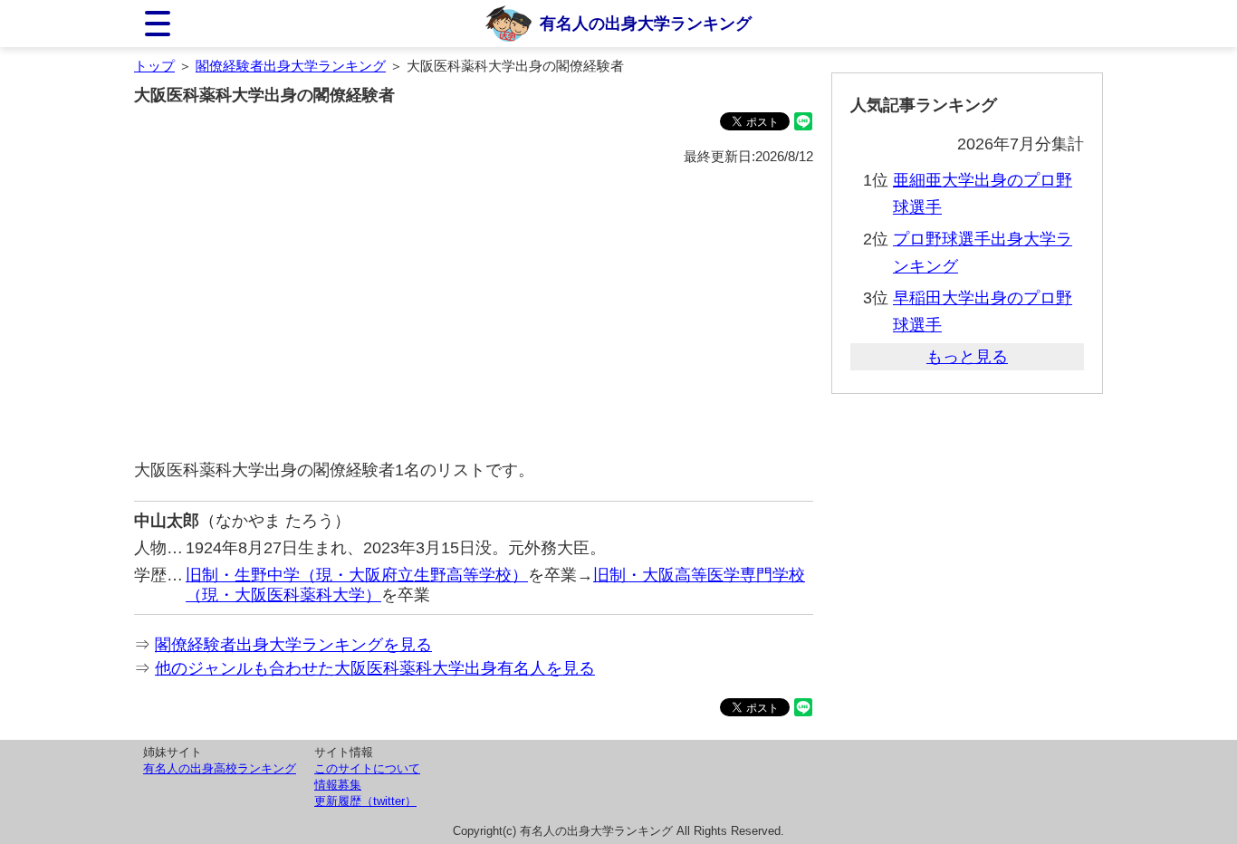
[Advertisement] (473, 313)
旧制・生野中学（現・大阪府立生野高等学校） (357, 575)
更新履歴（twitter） (365, 801)
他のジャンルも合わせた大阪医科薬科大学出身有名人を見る (375, 668)
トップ (154, 65)
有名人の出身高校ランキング (219, 768)
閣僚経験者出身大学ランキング (291, 65)
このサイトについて (367, 768)
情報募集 (337, 784)
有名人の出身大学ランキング (646, 23)
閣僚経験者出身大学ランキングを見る (293, 645)
